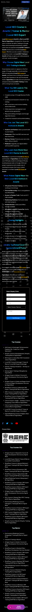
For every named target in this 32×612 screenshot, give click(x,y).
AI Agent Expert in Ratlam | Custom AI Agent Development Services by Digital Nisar (16, 377)
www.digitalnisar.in (19, 271)
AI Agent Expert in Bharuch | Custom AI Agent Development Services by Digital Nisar (16, 493)
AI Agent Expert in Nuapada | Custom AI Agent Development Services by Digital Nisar (16, 454)
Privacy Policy (6, 429)
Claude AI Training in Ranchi (13, 539)
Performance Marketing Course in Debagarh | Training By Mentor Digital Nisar (16, 503)
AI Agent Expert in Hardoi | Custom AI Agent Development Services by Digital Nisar (16, 543)
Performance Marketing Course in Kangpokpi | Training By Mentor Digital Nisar (16, 535)
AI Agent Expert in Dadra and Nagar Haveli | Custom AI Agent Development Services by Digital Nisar (17, 383)
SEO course (21, 73)
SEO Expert (21, 169)
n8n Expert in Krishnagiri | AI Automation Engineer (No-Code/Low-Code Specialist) (16, 349)
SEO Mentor (25, 156)
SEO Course (9, 39)
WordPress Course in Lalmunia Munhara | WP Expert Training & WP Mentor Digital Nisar (16, 465)
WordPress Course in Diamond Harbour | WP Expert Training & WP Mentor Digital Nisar (16, 580)
